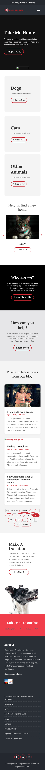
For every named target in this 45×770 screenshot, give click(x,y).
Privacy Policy (10, 728)
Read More (22, 249)
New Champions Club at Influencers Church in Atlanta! (19, 479)
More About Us (22, 297)
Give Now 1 (19, 572)
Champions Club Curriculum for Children (18, 697)
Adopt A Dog (19, 100)
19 (11, 520)
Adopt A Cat (18, 139)
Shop (6, 719)
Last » (25, 524)
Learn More (22, 347)
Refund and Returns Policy (16, 733)
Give (6, 709)
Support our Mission (13, 674)
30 (30, 520)
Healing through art (17, 446)
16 (20, 515)
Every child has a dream (20, 411)
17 (28, 515)
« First (24, 510)
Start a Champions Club (15, 713)
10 (9, 515)
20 (19, 520)
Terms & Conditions (13, 738)
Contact (7, 724)
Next (41, 234)
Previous (3, 234)
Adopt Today (13, 51)
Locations (8, 704)
